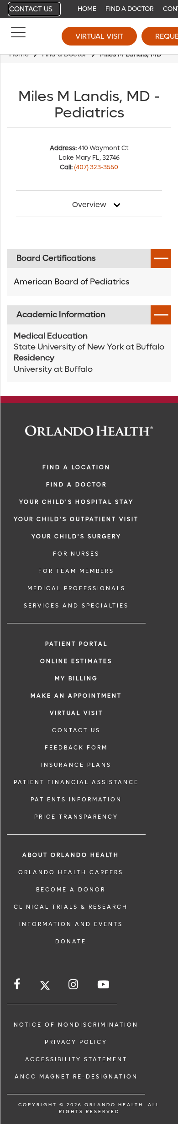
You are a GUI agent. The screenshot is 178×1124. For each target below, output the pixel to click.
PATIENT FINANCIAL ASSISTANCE (76, 782)
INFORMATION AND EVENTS (71, 924)
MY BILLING (76, 678)
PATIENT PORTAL (76, 644)
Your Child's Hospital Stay (76, 502)
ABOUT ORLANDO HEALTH (70, 855)
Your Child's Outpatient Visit (76, 519)
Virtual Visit (99, 36)
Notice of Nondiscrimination (76, 1024)
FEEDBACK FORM (76, 747)
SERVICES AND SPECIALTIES (76, 605)
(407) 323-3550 (96, 167)
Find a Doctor (129, 9)
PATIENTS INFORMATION (76, 799)
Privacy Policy (76, 1042)
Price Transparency (76, 816)
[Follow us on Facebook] (17, 984)
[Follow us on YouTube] (104, 984)
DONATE (70, 941)
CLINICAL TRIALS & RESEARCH (71, 907)
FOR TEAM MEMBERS (76, 571)
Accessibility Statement (76, 1059)
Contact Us (30, 9)
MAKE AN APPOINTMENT (76, 695)
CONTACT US (76, 730)
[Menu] (18, 36)
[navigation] (89, 9)
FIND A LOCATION (76, 467)
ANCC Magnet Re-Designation (76, 1076)
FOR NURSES (76, 553)
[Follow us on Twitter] (45, 987)
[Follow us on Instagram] (73, 984)
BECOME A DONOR (70, 889)
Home (87, 9)
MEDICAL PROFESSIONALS (76, 588)
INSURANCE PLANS (76, 765)
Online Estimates (76, 661)
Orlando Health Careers (70, 872)
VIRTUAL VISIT (76, 713)
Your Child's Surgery (76, 536)
